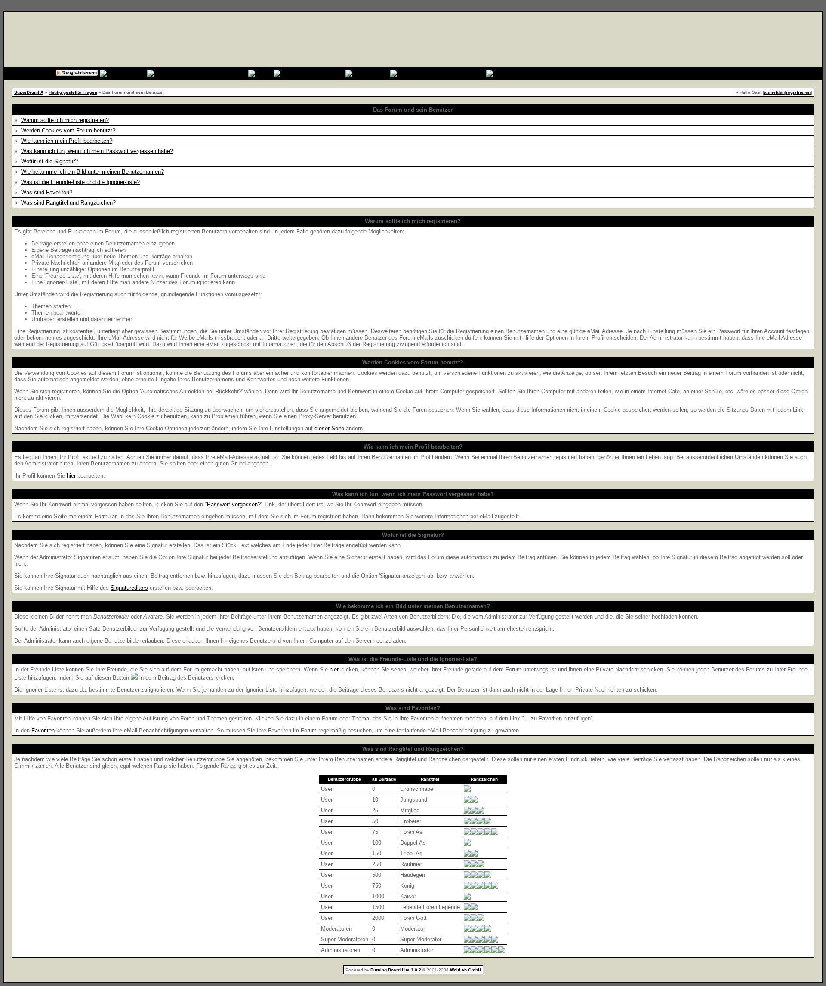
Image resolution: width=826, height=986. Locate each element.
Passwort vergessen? (234, 504)
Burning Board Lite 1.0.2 (395, 970)
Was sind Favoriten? (46, 192)
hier (71, 475)
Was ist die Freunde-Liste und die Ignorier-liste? (80, 182)
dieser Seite (329, 428)
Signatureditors (129, 588)
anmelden (774, 92)
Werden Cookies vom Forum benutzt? (68, 130)
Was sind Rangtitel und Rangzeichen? (68, 202)
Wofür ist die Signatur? (49, 161)
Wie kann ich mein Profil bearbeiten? (66, 141)
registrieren (798, 92)
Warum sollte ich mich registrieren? (65, 120)
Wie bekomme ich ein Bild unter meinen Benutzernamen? (92, 171)
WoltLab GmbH (465, 970)
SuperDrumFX (28, 92)
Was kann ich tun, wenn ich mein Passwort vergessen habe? (97, 151)
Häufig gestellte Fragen (73, 92)
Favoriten (43, 730)
